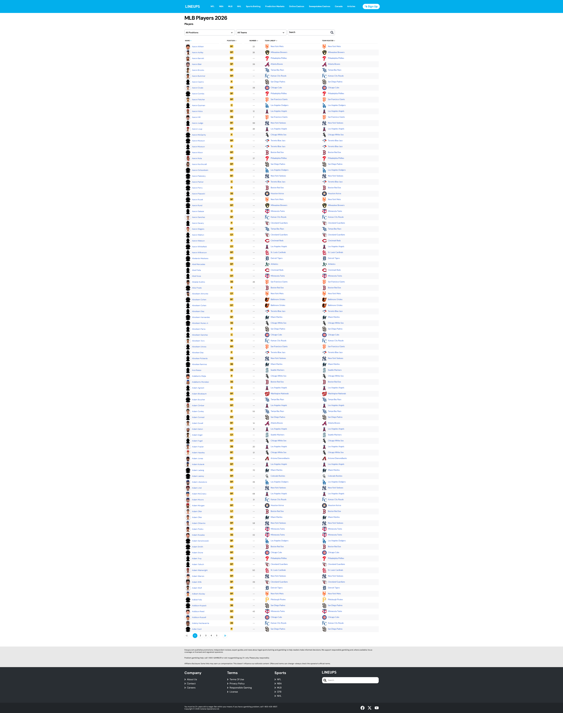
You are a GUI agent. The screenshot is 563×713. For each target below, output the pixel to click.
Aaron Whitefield (199, 246)
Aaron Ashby (197, 52)
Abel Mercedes (198, 264)
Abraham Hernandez (201, 317)
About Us (192, 679)
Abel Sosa (196, 276)
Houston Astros (277, 194)
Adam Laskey (198, 476)
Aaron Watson (198, 240)
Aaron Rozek (197, 199)
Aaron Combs (198, 93)
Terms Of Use (237, 679)
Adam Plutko (197, 529)
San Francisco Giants (279, 99)
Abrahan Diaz (198, 352)
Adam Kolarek (198, 464)
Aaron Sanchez (198, 217)
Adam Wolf (197, 588)
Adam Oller (197, 511)
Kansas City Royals (278, 76)
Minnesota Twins (278, 211)
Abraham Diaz (198, 311)
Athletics (274, 264)
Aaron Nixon (197, 152)
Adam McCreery (199, 493)
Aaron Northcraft (199, 164)
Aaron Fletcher (198, 99)
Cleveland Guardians (279, 223)
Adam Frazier (198, 446)
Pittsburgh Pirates (278, 600)
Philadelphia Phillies (279, 58)
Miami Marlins (276, 317)
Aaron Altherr (198, 46)
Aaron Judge (197, 123)
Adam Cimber (198, 405)
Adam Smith (197, 546)
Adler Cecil (197, 629)
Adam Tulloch (198, 564)
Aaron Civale (197, 87)
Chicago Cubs (276, 88)
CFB (279, 691)
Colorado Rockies (278, 476)
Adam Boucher (198, 399)
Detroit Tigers (277, 258)
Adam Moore (198, 499)
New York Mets (277, 47)
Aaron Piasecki (198, 193)
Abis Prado (197, 288)
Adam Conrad (198, 417)
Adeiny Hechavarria (200, 623)
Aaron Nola (197, 158)
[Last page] (225, 635)
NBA (279, 683)
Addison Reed (198, 611)
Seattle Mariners (277, 370)
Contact (191, 683)
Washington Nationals (280, 394)
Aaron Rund (197, 205)
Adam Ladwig (198, 470)
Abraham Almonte (200, 293)
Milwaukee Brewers (279, 52)
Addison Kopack (199, 605)
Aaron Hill (196, 117)
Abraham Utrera (199, 346)
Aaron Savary (198, 223)
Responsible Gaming (241, 687)
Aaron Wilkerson (199, 252)
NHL (279, 695)
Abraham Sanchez (200, 335)
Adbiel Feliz (197, 599)
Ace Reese (196, 370)
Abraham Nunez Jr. (200, 323)
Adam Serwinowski (200, 541)
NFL (279, 679)
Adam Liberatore (199, 482)
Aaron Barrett (198, 58)
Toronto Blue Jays (278, 141)
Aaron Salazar (198, 211)
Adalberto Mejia (199, 376)
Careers (191, 687)
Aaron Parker (198, 182)
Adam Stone (197, 552)
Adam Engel (197, 435)
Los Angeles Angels (279, 111)
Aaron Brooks (198, 70)
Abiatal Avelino (198, 282)
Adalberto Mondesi (200, 382)
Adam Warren (198, 576)
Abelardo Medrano (200, 258)
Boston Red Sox (277, 152)
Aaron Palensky (199, 176)
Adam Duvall (197, 423)
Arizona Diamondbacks (280, 458)
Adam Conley (198, 411)
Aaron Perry (197, 188)
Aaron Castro (198, 82)
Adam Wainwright (200, 570)
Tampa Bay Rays (277, 70)
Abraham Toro (198, 341)
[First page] (186, 635)
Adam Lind (197, 488)
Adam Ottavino (198, 523)
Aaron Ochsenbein (200, 170)
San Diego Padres (278, 82)
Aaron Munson (198, 140)
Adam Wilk (197, 582)
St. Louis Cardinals (278, 252)
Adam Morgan (198, 505)
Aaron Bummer (198, 76)
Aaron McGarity (199, 135)
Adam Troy (197, 558)
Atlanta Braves (277, 64)
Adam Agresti (198, 388)
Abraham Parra (198, 329)
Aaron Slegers (198, 229)
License (234, 691)
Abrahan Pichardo (200, 358)
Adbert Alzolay (198, 594)
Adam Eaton (197, 429)
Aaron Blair (197, 64)
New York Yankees (278, 123)
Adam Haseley (198, 452)
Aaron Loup (197, 129)
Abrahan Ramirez (199, 364)
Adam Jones (197, 458)
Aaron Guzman (198, 105)
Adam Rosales (198, 535)
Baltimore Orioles (278, 300)
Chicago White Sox (278, 135)
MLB (279, 687)
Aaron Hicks (197, 111)
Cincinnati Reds (277, 241)
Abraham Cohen (199, 299)
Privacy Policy (237, 683)
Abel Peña (196, 270)
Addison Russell (199, 617)
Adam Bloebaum (199, 393)
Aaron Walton (198, 235)
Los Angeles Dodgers (279, 105)
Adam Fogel (197, 441)
